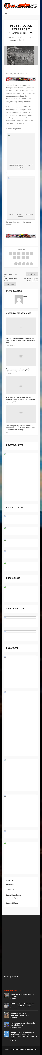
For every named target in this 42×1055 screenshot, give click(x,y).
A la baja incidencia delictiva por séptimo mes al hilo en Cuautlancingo (20, 398)
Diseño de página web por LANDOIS (24, 1049)
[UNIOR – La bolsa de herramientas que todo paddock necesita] (6, 1005)
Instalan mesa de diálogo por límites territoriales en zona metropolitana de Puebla (20, 340)
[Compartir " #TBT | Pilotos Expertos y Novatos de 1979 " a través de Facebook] (10, 253)
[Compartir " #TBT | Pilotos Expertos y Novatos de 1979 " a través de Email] (23, 258)
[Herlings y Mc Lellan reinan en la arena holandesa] (6, 1024)
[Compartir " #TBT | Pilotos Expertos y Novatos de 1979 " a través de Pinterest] (27, 253)
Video (19, 1027)
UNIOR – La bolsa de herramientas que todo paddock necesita (23, 1005)
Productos (13, 1008)
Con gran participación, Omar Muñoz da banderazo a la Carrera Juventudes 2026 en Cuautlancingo (20, 428)
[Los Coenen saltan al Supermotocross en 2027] (6, 1015)
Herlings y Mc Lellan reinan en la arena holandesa (22, 1024)
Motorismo (14, 40)
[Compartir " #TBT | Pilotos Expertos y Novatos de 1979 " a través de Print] (27, 258)
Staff (19, 37)
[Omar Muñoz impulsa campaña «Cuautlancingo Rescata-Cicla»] (21, 357)
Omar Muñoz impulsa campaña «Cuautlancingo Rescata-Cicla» (18, 370)
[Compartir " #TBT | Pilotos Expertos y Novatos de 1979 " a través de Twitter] (14, 253)
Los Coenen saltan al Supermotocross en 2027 (19, 1014)
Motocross (13, 998)
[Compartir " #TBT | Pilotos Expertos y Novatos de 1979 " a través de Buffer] (14, 258)
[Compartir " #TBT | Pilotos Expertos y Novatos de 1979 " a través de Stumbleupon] (19, 258)
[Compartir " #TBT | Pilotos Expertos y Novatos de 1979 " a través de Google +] (19, 253)
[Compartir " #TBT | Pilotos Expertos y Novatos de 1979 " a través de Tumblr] (23, 253)
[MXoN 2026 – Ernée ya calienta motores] (6, 995)
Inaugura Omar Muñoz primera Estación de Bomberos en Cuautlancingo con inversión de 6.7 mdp (23, 1036)
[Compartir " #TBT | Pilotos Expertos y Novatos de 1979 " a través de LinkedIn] (32, 253)
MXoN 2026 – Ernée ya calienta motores (22, 995)
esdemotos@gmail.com (14, 898)
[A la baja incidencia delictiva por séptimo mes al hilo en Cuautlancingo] (21, 385)
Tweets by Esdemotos (11, 977)
